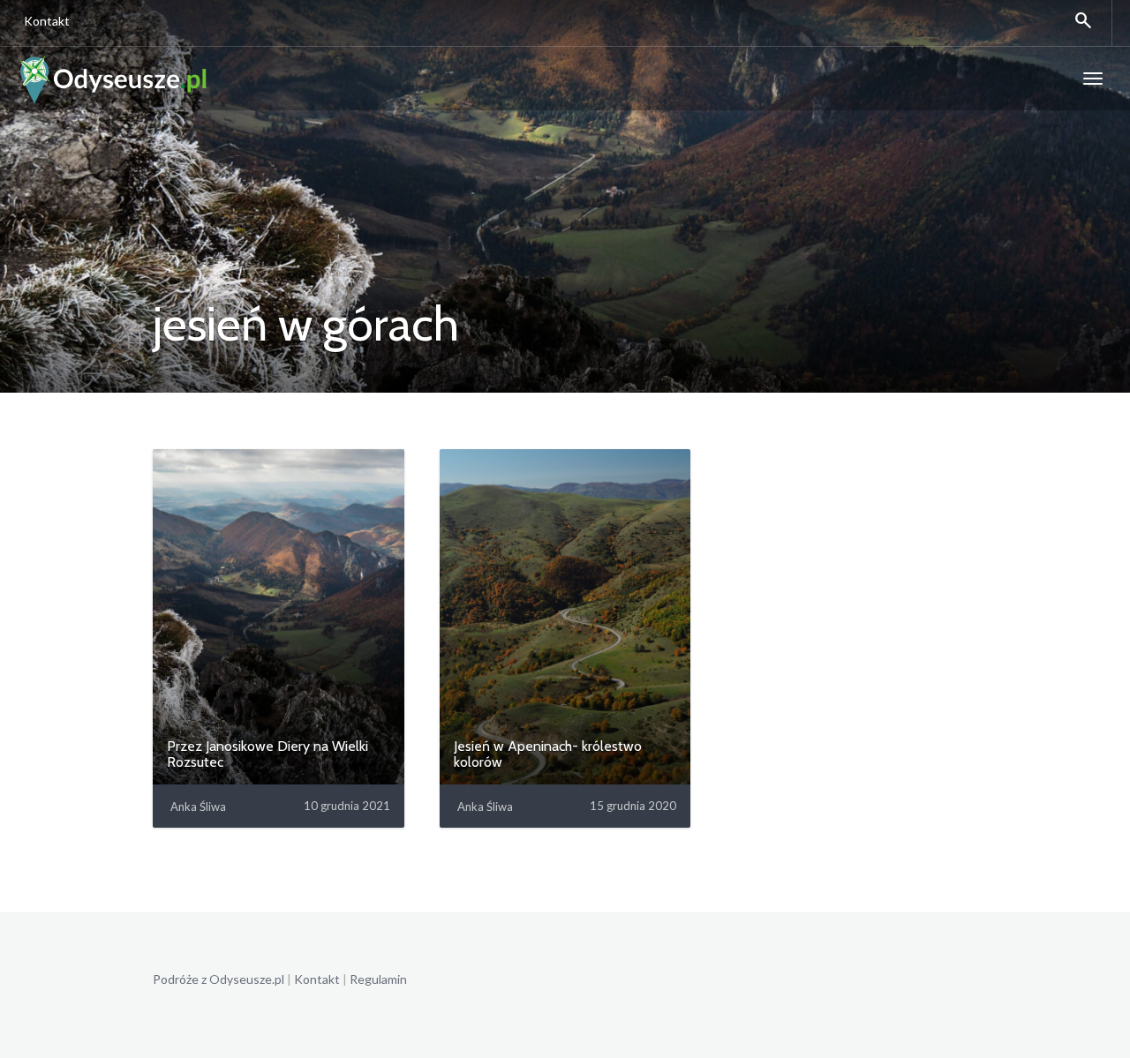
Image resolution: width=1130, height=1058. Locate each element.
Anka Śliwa (198, 806)
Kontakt (47, 20)
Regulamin (378, 979)
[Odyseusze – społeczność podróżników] (113, 78)
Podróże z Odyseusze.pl (218, 979)
